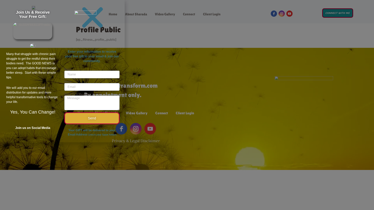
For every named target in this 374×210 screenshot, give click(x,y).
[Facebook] (25, 123)
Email (67, 81)
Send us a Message (77, 94)
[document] (187, 105)
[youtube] (40, 123)
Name (68, 69)
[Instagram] (33, 123)
